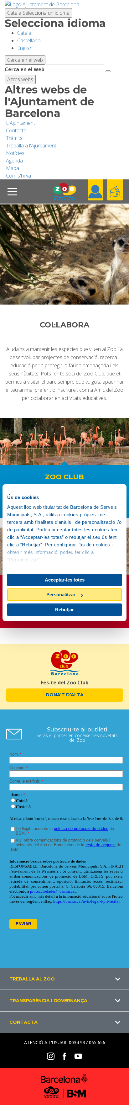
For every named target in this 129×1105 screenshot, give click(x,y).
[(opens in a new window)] (42, 3)
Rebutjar (64, 609)
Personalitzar (60, 594)
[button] (64, 979)
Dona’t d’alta (65, 695)
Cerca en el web (24, 69)
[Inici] (64, 191)
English (25, 48)
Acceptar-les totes (65, 579)
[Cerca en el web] (108, 71)
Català (38, 12)
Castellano (29, 40)
